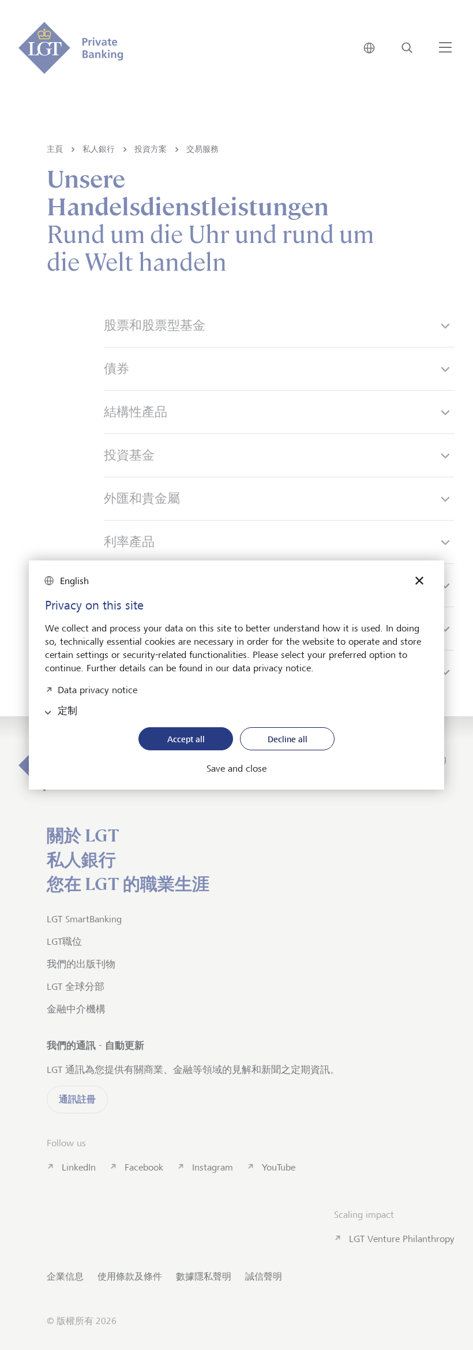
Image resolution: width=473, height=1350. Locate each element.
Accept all (186, 739)
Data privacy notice (97, 689)
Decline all (287, 739)
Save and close (236, 768)
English (74, 580)
